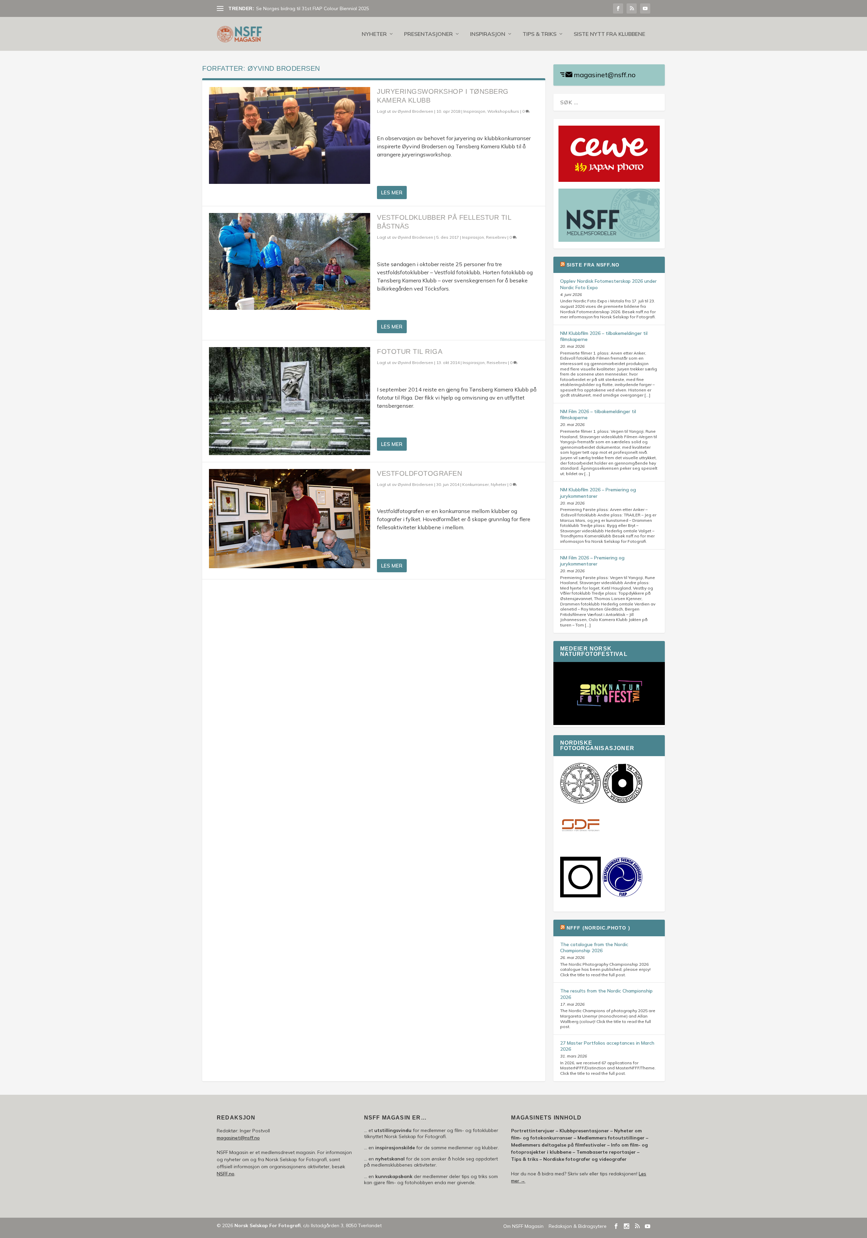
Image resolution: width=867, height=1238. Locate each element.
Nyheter (374, 34)
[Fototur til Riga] (289, 401)
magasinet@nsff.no (605, 74)
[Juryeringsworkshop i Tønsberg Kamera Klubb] (289, 135)
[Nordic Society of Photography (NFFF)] (580, 802)
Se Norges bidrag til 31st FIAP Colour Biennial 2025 (312, 8)
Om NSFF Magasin (523, 1226)
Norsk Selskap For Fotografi (267, 1225)
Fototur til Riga (409, 351)
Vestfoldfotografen (419, 473)
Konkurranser (475, 484)
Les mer (391, 192)
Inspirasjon (487, 34)
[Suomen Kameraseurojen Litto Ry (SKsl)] (580, 896)
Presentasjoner (428, 34)
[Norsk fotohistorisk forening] (622, 802)
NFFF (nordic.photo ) (598, 928)
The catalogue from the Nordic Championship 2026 (594, 947)
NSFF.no (225, 1174)
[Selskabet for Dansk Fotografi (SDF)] (580, 844)
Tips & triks (539, 34)
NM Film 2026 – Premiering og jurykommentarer (592, 561)
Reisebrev (496, 237)
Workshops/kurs (503, 111)
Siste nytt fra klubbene (609, 34)
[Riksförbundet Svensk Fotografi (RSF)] (622, 896)
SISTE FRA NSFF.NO (593, 265)
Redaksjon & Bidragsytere (578, 1226)
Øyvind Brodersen (415, 111)
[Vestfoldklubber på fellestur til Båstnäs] (289, 261)
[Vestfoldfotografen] (289, 518)
